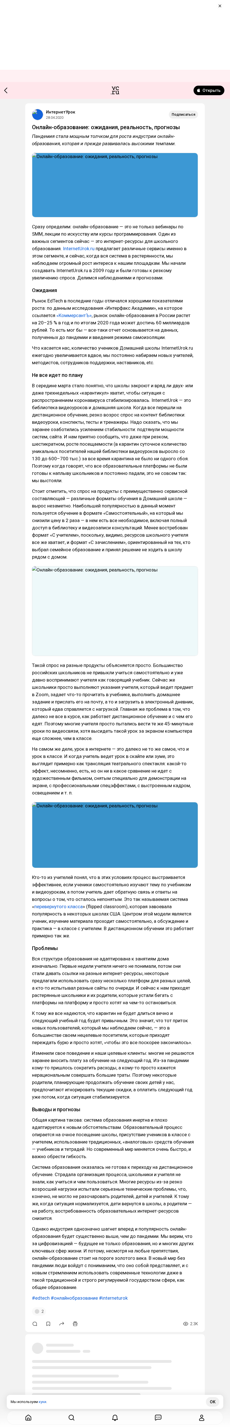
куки (42, 1402)
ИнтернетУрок (60, 112)
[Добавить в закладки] (48, 1324)
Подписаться (183, 114)
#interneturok (113, 1298)
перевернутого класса (58, 906)
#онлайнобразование (74, 1298)
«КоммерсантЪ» (74, 315)
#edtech (41, 1298)
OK (212, 1401)
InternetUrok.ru (79, 248)
